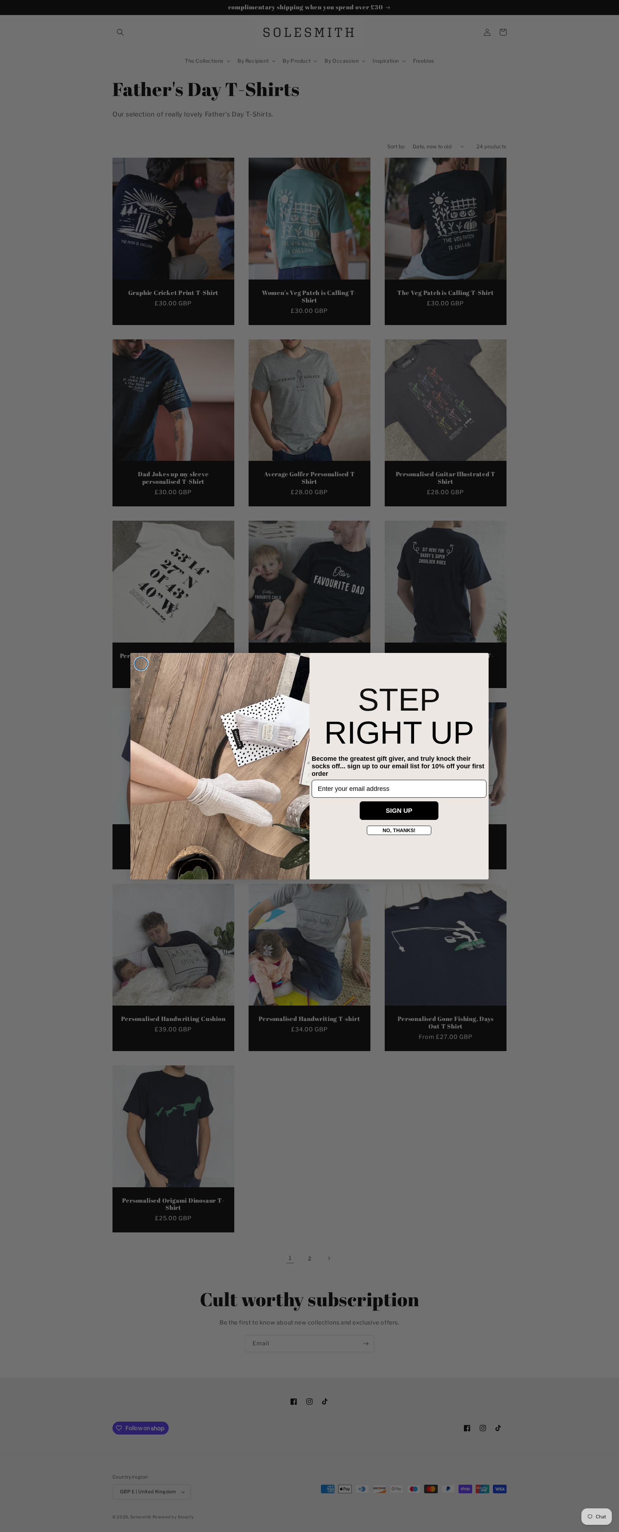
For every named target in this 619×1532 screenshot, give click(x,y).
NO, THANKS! (399, 830)
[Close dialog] (141, 663)
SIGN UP (399, 810)
